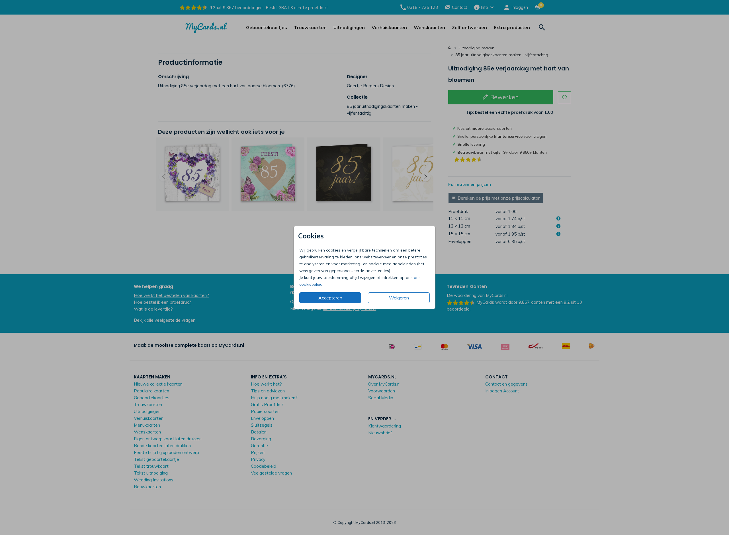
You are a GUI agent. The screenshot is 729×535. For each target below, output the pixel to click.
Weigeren (399, 298)
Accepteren (330, 298)
